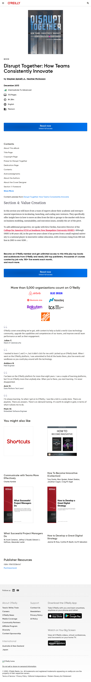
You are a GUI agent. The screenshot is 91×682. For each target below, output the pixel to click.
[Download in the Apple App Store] (55, 618)
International (9, 641)
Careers (5, 611)
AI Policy (34, 619)
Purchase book (10, 568)
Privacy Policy (36, 615)
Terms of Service (8, 676)
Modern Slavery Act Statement (59, 676)
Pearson (11, 109)
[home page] (14, 3)
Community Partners (11, 622)
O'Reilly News (8, 615)
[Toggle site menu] (3, 3)
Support (34, 602)
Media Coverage (9, 619)
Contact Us (35, 607)
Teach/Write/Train (10, 607)
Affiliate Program (9, 626)
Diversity (6, 630)
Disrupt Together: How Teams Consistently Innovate (46, 197)
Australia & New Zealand (13, 646)
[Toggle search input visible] (88, 3)
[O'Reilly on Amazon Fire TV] (57, 645)
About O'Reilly (9, 602)
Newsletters (35, 611)
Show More (9, 191)
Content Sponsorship (11, 633)
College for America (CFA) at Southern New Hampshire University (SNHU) (39, 230)
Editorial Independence (37, 676)
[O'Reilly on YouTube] (18, 590)
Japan (5, 649)
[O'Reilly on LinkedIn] (13, 590)
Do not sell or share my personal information (19, 666)
